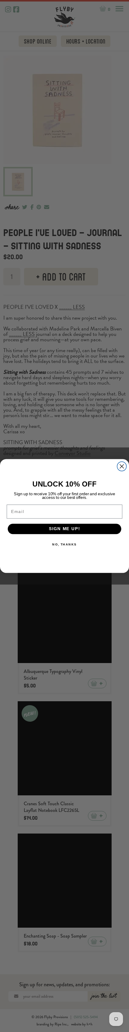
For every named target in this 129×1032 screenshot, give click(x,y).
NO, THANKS (64, 544)
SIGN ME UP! (64, 529)
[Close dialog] (121, 466)
